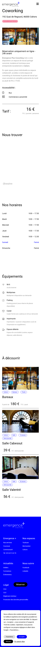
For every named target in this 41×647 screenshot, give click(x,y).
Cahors (25, 549)
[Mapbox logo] (7, 183)
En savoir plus (19, 642)
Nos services (7, 542)
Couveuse (6, 546)
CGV (4, 592)
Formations (7, 571)
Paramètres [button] (9, 637)
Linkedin (25, 571)
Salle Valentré (11, 490)
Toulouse (26, 542)
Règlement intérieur (9, 596)
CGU (4, 589)
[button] (4, 36)
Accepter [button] (22, 637)
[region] (20, 164)
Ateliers (5, 567)
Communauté (8, 549)
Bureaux (7, 397)
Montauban (27, 546)
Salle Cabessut (12, 443)
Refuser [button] (8, 641)
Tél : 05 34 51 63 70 (9, 553)
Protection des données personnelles (15, 599)
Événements (7, 574)
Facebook (26, 567)
